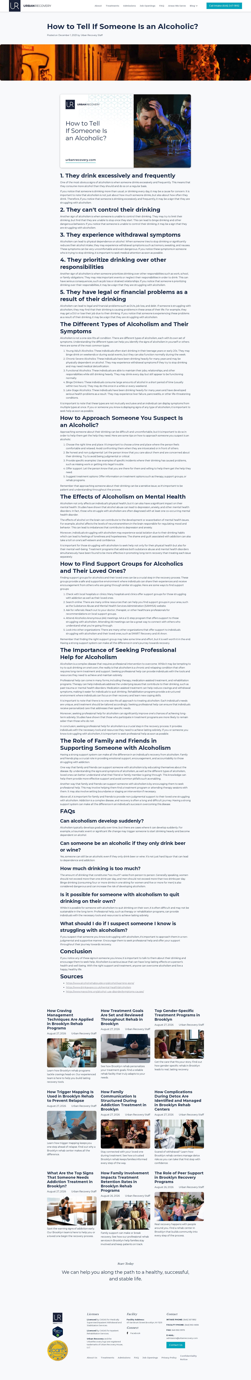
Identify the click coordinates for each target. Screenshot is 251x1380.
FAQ (161, 5)
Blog (192, 5)
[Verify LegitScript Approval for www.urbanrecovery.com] (57, 1331)
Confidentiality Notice (188, 1358)
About (98, 5)
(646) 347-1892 (181, 1319)
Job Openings (147, 5)
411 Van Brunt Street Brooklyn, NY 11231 (144, 1321)
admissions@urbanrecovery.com (182, 1336)
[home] (30, 6)
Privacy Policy (169, 1357)
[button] (195, 5)
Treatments (112, 5)
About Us (92, 1357)
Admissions (129, 5)
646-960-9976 (175, 1330)
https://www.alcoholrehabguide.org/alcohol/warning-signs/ (100, 983)
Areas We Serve (177, 5)
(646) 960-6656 (182, 1325)
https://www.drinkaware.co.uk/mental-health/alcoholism (98, 987)
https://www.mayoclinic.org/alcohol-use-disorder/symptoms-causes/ (105, 991)
